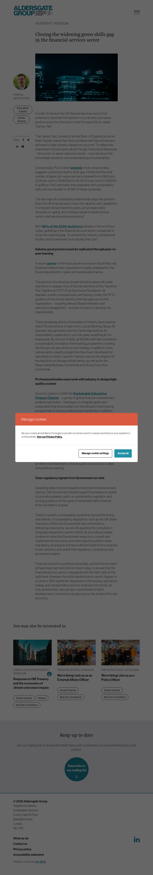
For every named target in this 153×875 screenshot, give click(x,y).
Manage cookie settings (95, 453)
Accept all (123, 453)
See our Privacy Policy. (49, 436)
